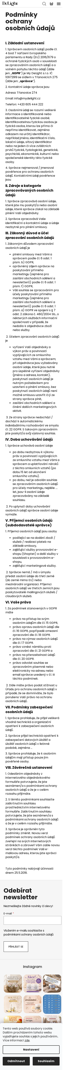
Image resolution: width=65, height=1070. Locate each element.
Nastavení (31, 1049)
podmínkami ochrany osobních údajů (28, 934)
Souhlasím (46, 1061)
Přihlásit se (15, 946)
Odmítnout (16, 1061)
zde (27, 1040)
